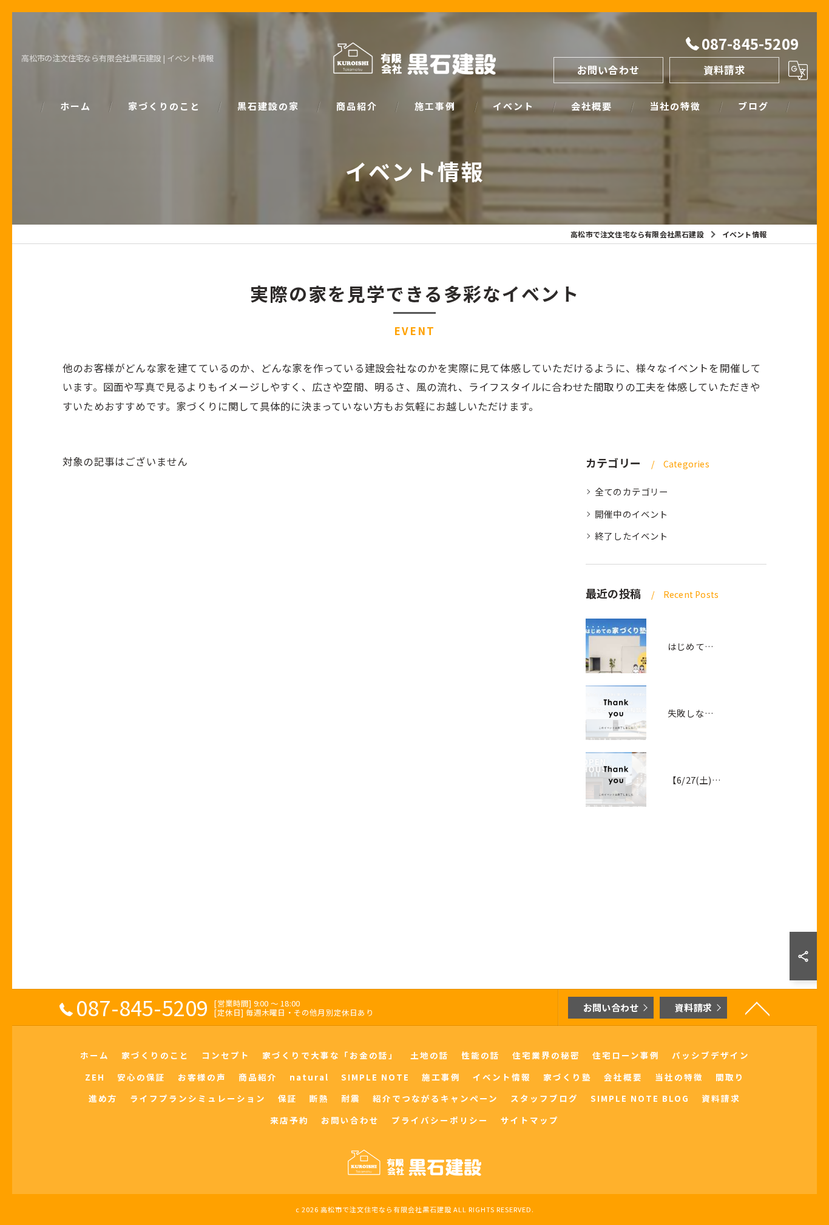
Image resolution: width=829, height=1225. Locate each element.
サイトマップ (530, 1120)
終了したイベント (632, 535)
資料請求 (724, 70)
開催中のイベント (632, 513)
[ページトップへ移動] (757, 1008)
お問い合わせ (608, 70)
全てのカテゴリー (632, 491)
